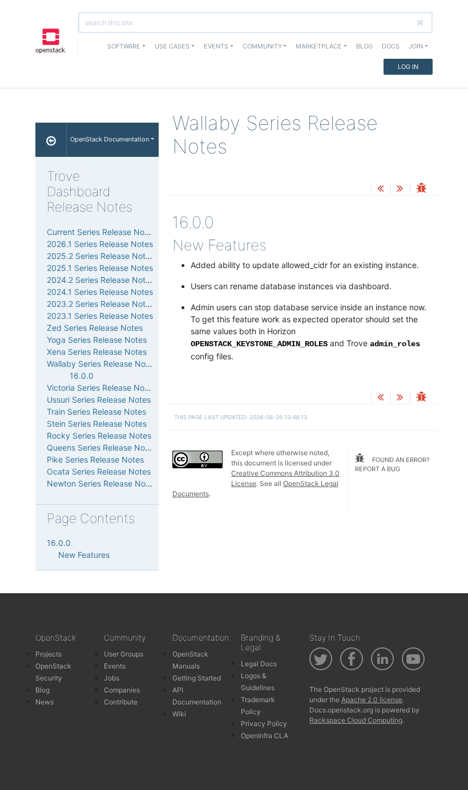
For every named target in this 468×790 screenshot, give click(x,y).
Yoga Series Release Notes (97, 340)
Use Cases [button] (172, 46)
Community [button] (262, 46)
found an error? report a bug (392, 464)
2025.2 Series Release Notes (100, 256)
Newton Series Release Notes (102, 483)
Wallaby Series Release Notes (102, 363)
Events (115, 666)
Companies (122, 690)
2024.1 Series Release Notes (100, 292)
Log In (408, 67)
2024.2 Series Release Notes (100, 280)
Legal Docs (259, 663)
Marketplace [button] (319, 46)
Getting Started (196, 678)
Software (123, 46)
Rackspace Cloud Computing (355, 720)
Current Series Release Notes (101, 232)
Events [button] (216, 46)
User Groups (123, 654)
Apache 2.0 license (371, 699)
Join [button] (416, 46)
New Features (84, 555)
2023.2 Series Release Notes (100, 304)
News (44, 702)
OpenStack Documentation (109, 139)
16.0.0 (82, 375)
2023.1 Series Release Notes (100, 316)
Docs (391, 46)
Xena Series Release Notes (97, 351)
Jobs (111, 678)
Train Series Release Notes (96, 411)
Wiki (179, 714)
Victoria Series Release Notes (101, 387)
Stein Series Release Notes (97, 423)
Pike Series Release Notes (95, 459)
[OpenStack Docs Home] (51, 140)
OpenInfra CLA (264, 735)
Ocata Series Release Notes (99, 471)
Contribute (121, 702)
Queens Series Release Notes (101, 447)
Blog (364, 46)
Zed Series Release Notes (95, 328)
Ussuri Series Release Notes (99, 399)
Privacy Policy (264, 723)
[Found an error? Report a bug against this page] (421, 189)
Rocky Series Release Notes (99, 435)
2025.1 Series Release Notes (100, 268)
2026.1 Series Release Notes (100, 244)
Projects (48, 654)
